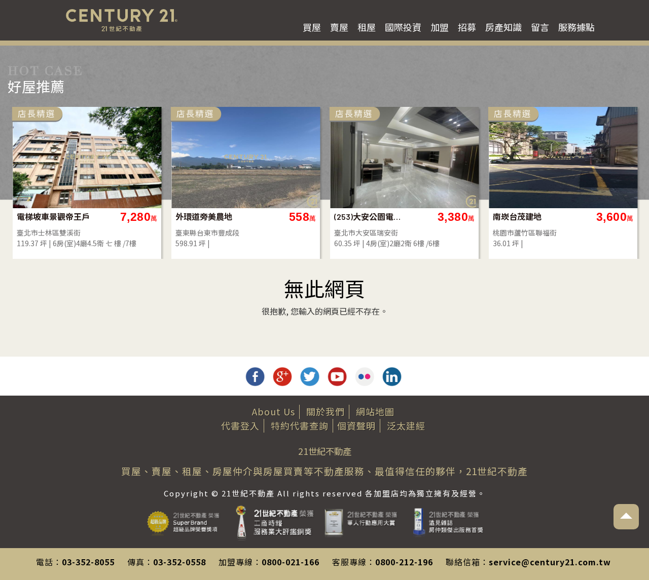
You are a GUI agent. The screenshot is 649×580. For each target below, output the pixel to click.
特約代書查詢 (300, 425)
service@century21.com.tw (550, 562)
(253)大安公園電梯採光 (53, 216)
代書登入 (240, 425)
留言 (540, 26)
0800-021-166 (290, 562)
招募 (467, 26)
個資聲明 (356, 425)
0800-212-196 (404, 562)
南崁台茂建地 (199, 216)
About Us (273, 411)
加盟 (439, 26)
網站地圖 (375, 411)
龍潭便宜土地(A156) (528, 216)
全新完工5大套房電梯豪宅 (371, 216)
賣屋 (339, 26)
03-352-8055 (88, 562)
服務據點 (576, 26)
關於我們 (325, 411)
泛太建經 (406, 425)
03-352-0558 (179, 562)
